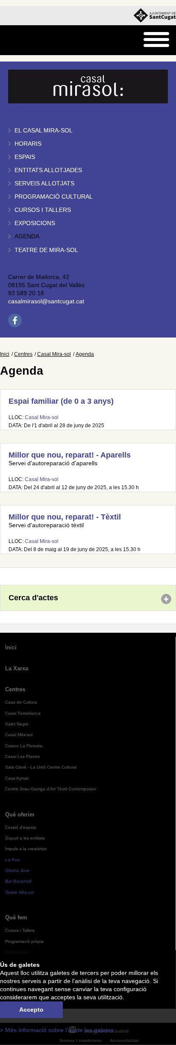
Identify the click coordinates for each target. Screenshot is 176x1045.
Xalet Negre (17, 724)
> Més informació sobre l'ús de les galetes (57, 1030)
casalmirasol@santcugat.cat (46, 301)
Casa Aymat (17, 778)
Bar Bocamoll (18, 881)
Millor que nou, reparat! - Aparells (70, 455)
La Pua (12, 859)
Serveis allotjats (44, 183)
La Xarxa (16, 668)
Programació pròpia (24, 941)
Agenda (27, 236)
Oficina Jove (17, 870)
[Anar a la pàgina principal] (28, 40)
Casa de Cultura (21, 702)
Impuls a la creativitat (26, 848)
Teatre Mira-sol (19, 892)
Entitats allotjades (48, 170)
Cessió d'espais (20, 827)
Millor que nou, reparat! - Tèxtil (65, 517)
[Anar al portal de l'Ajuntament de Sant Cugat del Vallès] (154, 15)
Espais (25, 157)
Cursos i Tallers (20, 930)
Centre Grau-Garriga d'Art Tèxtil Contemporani (50, 789)
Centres (23, 354)
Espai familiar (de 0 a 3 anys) (61, 401)
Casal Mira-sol (54, 354)
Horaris (28, 144)
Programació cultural (54, 197)
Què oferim (20, 814)
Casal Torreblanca (23, 713)
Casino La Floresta (23, 745)
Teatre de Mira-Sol (46, 250)
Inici (4, 354)
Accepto (31, 1010)
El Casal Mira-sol (44, 130)
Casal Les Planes (22, 756)
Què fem (16, 917)
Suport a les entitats (25, 838)
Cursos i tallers (43, 210)
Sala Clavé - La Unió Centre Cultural (40, 767)
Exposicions (35, 223)
